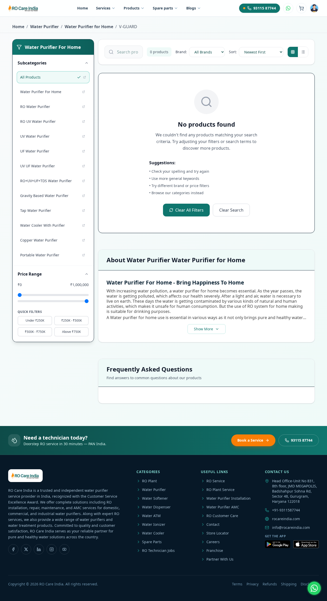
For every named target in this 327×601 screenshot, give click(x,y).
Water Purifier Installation (228, 498)
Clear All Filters (189, 210)
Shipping (289, 584)
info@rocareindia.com (291, 527)
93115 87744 (301, 440)
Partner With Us (219, 559)
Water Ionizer (153, 524)
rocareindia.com (286, 518)
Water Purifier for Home (89, 26)
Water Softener (155, 498)
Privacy (253, 584)
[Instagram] (51, 549)
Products (131, 8)
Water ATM (151, 515)
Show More (203, 328)
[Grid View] (293, 52)
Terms (237, 584)
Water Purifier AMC (222, 507)
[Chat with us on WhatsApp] (314, 588)
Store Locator (217, 533)
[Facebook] (13, 549)
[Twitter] (26, 549)
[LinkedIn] (39, 549)
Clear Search (231, 210)
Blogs (191, 8)
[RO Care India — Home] (23, 8)
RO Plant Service (220, 489)
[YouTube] (64, 549)
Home (82, 8)
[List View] (303, 52)
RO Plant (149, 480)
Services (103, 8)
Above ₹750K (71, 332)
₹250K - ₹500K (71, 320)
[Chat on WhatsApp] (288, 8)
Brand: (181, 51)
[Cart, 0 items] (301, 8)
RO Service (215, 480)
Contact (212, 524)
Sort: (233, 51)
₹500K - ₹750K (35, 332)
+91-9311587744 (286, 510)
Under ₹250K (35, 320)
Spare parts (163, 8)
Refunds (270, 584)
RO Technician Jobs (158, 550)
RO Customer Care (222, 515)
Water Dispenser (156, 507)
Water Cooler (153, 533)
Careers (213, 541)
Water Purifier (44, 26)
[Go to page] (84, 77)
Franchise (214, 550)
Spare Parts (152, 541)
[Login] (314, 8)
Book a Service (250, 440)
